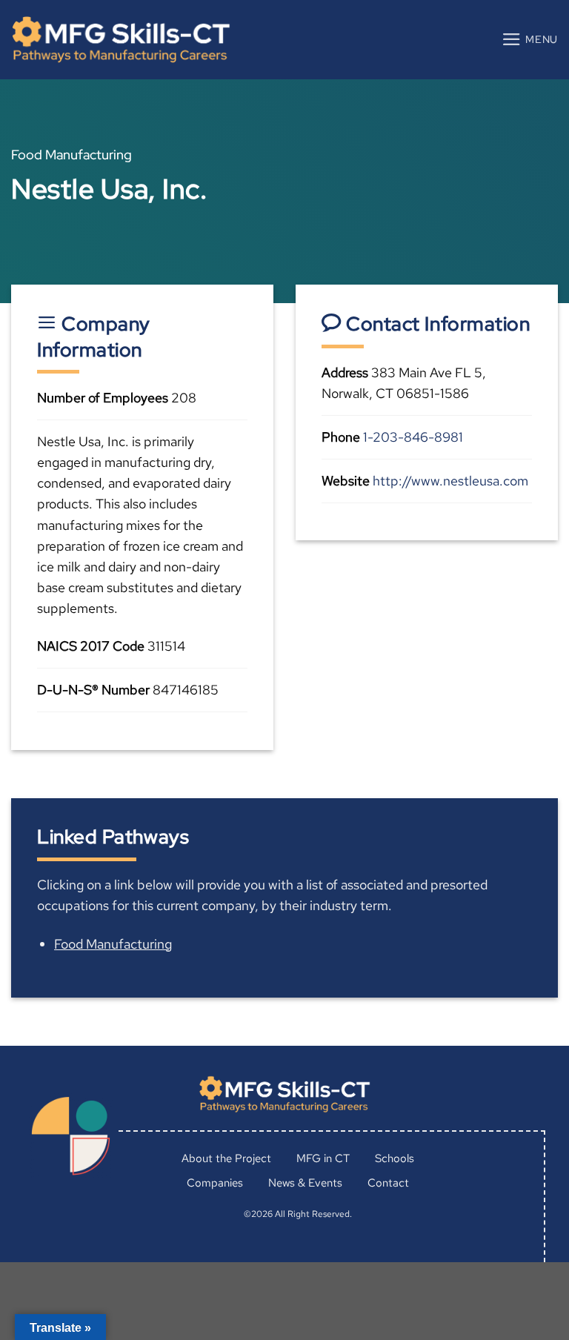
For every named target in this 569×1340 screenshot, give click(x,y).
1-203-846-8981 (413, 436)
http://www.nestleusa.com (450, 480)
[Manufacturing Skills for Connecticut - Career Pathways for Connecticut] (120, 39)
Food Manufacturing (113, 943)
